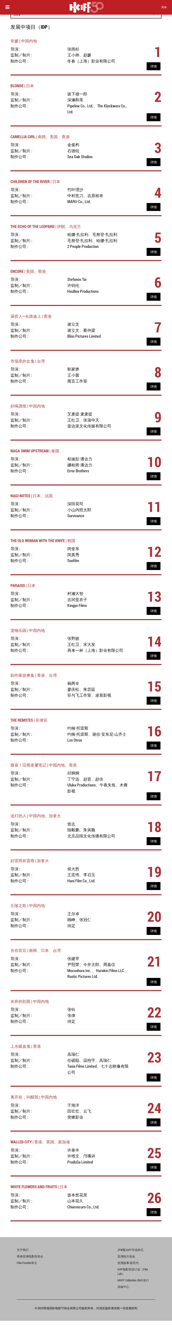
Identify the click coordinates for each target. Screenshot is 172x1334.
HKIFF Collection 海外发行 (133, 1280)
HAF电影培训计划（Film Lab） (132, 1271)
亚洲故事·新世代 (128, 1263)
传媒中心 (123, 1287)
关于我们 (23, 1250)
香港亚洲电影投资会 (30, 1256)
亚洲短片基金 (126, 1256)
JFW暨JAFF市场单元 (130, 1250)
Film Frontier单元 (27, 1263)
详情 (153, 66)
